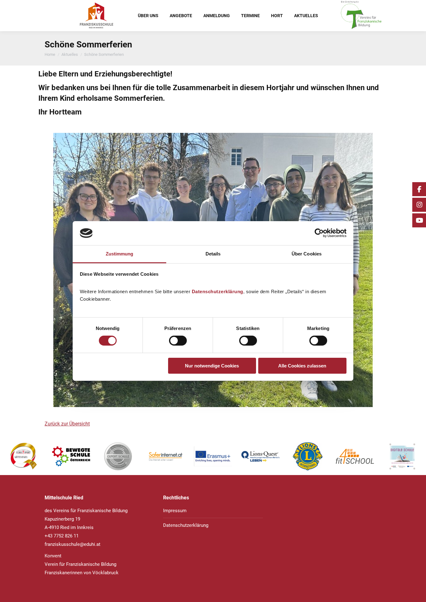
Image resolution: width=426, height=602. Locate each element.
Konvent (53, 556)
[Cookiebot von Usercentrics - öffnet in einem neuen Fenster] (319, 233)
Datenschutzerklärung (217, 291)
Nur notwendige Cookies (212, 365)
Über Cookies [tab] (307, 253)
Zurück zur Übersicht (67, 424)
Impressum (174, 510)
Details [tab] (213, 253)
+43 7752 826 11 (62, 536)
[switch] (178, 341)
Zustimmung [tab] (119, 253)
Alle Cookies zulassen (302, 365)
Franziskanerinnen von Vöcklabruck (82, 572)
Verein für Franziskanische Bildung (80, 564)
